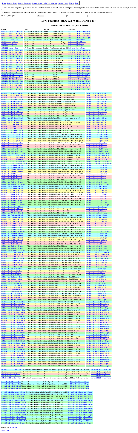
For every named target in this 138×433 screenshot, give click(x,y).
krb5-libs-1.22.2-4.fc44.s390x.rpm (96, 105)
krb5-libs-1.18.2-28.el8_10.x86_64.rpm (97, 357)
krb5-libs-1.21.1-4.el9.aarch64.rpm (96, 293)
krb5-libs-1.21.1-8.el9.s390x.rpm (95, 281)
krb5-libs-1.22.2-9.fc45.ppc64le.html (12, 95)
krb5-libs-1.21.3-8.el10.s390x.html (11, 196)
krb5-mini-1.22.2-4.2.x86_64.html (11, 376)
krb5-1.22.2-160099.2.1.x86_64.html (12, 37)
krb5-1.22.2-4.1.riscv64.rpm (76, 48)
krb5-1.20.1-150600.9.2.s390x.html (11, 79)
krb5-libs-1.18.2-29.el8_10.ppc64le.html (13, 345)
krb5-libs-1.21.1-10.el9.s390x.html (11, 264)
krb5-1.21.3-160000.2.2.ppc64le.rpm (79, 68)
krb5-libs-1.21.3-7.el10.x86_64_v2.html (13, 231)
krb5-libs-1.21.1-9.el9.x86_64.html (11, 275)
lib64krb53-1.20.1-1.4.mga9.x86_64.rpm (80, 406)
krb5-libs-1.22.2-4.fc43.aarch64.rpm (96, 110)
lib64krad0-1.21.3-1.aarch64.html (11, 382)
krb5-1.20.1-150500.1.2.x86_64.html (12, 89)
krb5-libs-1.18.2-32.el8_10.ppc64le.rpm (97, 320)
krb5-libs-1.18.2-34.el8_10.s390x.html (12, 306)
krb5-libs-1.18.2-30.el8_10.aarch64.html (13, 335)
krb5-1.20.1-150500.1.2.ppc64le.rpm (79, 85)
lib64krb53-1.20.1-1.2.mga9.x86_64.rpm (80, 415)
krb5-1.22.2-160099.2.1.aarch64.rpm (79, 31)
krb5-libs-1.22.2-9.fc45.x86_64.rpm (96, 99)
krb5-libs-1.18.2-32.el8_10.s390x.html (12, 322)
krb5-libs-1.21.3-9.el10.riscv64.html (11, 174)
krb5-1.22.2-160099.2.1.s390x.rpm (78, 35)
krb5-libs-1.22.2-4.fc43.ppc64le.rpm (96, 112)
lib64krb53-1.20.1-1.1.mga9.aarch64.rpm (80, 417)
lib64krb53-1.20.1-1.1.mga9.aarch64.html (13, 417)
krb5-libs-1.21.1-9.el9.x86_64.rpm (96, 275)
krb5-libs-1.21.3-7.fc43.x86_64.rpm (96, 213)
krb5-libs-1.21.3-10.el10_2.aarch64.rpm (97, 155)
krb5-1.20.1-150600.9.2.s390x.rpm (78, 79)
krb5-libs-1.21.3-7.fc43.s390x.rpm (96, 211)
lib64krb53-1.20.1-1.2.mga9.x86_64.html (13, 415)
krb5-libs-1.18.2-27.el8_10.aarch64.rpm (97, 359)
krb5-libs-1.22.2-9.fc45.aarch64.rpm (96, 93)
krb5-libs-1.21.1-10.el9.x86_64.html (12, 266)
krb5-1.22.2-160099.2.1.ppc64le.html (12, 33)
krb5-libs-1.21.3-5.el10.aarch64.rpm (96, 233)
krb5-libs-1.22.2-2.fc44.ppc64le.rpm (96, 122)
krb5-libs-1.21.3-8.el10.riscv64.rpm (96, 194)
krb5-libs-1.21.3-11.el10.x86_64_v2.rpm (98, 153)
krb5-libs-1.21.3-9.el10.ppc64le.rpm (96, 169)
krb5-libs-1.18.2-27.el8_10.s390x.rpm (97, 363)
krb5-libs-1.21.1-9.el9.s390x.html (11, 273)
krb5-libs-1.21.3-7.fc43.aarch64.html (12, 207)
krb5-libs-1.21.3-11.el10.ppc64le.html (12, 138)
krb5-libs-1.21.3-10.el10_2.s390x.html (12, 159)
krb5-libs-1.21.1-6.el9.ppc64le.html (11, 287)
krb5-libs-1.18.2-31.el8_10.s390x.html (12, 330)
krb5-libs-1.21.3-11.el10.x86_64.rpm (97, 149)
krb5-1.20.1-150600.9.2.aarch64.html (12, 75)
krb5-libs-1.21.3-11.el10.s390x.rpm (96, 145)
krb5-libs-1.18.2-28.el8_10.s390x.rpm (97, 355)
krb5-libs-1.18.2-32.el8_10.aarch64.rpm (97, 318)
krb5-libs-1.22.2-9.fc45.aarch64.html (12, 93)
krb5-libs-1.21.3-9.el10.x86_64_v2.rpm (97, 184)
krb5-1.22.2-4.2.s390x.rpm (76, 44)
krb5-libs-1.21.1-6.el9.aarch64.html (11, 285)
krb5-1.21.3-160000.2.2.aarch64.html (12, 66)
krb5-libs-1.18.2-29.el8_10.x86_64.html (13, 349)
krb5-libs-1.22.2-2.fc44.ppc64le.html (12, 122)
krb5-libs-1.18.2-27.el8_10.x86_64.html (13, 366)
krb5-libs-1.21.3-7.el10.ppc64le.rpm (96, 219)
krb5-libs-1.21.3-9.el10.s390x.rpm (96, 176)
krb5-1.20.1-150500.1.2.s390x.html (11, 87)
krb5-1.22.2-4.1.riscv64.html (9, 48)
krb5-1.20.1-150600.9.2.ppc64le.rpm (79, 77)
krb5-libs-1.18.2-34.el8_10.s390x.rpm (97, 306)
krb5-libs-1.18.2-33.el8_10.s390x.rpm (97, 314)
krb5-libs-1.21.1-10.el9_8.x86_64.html (12, 258)
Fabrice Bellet (5, 430)
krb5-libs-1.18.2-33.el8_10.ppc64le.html (13, 312)
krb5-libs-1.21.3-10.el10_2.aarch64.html (13, 155)
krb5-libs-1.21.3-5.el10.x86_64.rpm (96, 246)
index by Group (12, 3)
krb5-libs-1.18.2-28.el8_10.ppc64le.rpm (97, 353)
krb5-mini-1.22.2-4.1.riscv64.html (11, 378)
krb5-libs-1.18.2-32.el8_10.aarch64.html (13, 318)
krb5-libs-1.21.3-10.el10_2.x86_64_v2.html (14, 163)
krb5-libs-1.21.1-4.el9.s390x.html (11, 297)
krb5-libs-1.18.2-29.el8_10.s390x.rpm (97, 347)
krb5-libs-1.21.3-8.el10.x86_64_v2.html (13, 205)
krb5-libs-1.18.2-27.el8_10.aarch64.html (13, 359)
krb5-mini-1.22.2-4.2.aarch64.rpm (101, 369)
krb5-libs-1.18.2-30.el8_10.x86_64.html (13, 341)
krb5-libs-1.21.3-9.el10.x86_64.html (12, 180)
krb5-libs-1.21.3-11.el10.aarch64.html (12, 134)
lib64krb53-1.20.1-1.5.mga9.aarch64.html (13, 400)
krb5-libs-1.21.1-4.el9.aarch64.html (11, 293)
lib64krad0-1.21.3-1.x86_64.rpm (79, 386)
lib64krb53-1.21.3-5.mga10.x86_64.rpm (80, 396)
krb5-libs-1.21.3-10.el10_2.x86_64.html (13, 161)
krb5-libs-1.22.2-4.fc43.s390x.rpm (96, 114)
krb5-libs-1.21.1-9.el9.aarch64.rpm (96, 269)
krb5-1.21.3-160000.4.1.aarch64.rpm (79, 50)
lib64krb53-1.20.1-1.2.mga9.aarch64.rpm (80, 412)
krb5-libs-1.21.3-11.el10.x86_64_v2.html (13, 153)
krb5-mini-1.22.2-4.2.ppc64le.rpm (101, 372)
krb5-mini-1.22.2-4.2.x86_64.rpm (101, 376)
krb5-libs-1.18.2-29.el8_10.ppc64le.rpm (97, 345)
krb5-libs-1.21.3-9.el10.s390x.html (11, 176)
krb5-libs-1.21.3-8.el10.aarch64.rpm (96, 186)
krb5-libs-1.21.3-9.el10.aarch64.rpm (96, 165)
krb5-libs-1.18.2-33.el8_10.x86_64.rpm (97, 316)
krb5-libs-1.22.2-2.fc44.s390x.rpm (96, 126)
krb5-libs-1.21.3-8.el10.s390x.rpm (96, 196)
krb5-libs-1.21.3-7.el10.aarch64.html (12, 215)
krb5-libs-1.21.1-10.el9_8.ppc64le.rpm (97, 254)
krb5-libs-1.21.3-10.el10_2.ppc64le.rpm (97, 157)
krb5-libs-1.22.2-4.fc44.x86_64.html (12, 107)
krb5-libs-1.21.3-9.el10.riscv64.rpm (96, 174)
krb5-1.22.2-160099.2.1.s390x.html (11, 35)
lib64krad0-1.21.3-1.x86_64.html (11, 386)
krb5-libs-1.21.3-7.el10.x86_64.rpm (96, 227)
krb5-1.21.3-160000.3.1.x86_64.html (12, 64)
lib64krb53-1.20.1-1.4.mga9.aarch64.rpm (80, 404)
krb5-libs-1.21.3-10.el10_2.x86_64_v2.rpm (98, 163)
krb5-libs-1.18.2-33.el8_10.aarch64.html (13, 310)
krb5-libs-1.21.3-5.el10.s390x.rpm (96, 242)
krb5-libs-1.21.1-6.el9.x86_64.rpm (96, 291)
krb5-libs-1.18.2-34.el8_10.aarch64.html (13, 302)
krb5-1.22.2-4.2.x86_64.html (9, 46)
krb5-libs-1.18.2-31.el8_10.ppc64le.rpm (97, 328)
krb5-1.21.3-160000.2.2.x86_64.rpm (79, 73)
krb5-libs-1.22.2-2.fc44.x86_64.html (12, 130)
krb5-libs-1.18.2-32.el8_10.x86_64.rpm (97, 324)
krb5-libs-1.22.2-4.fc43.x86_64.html (12, 116)
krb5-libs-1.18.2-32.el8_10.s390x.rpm (97, 322)
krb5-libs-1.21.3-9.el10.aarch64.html (12, 165)
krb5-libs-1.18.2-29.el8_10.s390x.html (12, 347)
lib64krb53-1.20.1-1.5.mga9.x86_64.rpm (80, 402)
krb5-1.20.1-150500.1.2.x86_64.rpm (79, 89)
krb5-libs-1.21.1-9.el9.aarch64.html (11, 269)
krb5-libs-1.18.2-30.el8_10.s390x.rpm (97, 339)
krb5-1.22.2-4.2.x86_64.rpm (76, 46)
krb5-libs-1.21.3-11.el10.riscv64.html (12, 143)
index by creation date (50, 3)
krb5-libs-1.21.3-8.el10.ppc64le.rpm (96, 190)
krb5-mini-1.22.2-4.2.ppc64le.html (11, 372)
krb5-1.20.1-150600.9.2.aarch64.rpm (79, 75)
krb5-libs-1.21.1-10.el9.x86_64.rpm (96, 266)
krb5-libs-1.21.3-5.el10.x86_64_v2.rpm (97, 250)
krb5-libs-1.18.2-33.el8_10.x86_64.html (13, 316)
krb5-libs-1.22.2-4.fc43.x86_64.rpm (96, 116)
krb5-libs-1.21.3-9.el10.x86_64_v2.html (13, 184)
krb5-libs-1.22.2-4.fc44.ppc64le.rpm (96, 103)
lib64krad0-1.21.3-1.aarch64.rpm (79, 382)
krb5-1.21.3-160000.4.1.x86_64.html (12, 56)
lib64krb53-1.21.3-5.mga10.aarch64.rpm (80, 392)
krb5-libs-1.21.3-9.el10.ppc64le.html (12, 169)
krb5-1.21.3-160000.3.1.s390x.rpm (78, 62)
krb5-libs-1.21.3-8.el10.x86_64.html (12, 200)
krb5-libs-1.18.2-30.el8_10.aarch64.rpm (97, 335)
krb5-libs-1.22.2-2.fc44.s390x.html (11, 126)
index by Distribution (24, 3)
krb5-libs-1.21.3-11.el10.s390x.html (11, 145)
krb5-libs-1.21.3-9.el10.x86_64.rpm (96, 180)
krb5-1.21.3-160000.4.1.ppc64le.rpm (79, 52)
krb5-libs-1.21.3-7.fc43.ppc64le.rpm (96, 209)
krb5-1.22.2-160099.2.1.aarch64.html (12, 31)
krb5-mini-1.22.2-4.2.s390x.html (10, 374)
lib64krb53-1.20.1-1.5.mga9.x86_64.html (13, 402)
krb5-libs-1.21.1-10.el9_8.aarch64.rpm (97, 252)
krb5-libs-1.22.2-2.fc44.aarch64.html (12, 118)
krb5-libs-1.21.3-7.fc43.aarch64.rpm (96, 207)
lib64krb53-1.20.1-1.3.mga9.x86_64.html (13, 410)
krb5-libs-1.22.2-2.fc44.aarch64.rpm (96, 118)
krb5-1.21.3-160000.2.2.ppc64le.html (12, 68)
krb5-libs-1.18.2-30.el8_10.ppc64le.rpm (97, 337)
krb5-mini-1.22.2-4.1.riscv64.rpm (101, 378)
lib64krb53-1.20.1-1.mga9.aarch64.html (13, 421)
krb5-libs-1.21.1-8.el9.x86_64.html (11, 283)
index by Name (63, 3)
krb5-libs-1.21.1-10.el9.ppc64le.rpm (96, 262)
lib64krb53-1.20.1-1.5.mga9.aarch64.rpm (80, 400)
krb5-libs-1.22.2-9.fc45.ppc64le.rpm (96, 95)
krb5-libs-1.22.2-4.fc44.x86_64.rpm (96, 107)
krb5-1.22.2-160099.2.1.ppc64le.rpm (79, 33)
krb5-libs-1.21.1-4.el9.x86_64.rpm (96, 299)
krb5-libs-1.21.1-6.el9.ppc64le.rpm (96, 287)
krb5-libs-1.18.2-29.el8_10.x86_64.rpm (97, 349)
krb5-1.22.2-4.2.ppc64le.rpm (77, 42)
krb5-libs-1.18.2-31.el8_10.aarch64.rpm (97, 326)
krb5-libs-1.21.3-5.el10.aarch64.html (12, 233)
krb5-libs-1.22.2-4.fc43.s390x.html (11, 114)
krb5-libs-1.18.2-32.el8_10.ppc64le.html (13, 320)
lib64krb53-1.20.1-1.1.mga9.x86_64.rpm (80, 419)
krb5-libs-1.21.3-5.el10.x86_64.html (12, 246)
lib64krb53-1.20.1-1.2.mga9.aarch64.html (13, 412)
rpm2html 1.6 (13, 427)
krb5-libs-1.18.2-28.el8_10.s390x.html (12, 355)
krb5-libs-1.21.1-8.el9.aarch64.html (11, 277)
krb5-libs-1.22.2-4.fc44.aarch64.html (12, 101)
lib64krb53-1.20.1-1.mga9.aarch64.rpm (79, 421)
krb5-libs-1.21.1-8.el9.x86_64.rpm (96, 283)
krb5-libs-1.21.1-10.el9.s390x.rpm (96, 264)
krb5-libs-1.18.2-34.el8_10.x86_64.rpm (97, 308)
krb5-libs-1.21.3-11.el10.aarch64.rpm (97, 134)
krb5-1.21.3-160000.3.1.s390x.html (11, 62)
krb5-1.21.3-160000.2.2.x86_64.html (12, 73)
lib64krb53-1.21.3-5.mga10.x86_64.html (13, 396)
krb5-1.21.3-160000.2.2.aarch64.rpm (79, 66)
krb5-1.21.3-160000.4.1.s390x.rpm (78, 54)
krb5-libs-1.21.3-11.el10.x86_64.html (12, 149)
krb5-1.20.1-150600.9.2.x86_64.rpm (79, 81)
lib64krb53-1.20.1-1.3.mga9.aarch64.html (13, 408)
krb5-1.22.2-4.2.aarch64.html (9, 40)
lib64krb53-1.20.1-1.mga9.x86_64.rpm (79, 423)
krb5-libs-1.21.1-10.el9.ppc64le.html (12, 262)
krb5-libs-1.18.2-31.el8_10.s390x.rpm (97, 330)
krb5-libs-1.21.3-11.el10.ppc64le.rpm (97, 138)
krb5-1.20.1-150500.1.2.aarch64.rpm (79, 83)
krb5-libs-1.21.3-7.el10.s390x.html (11, 223)
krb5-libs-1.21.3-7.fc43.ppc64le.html (12, 209)
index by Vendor (37, 3)
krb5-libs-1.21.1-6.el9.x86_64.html (11, 291)
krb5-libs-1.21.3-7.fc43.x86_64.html (12, 213)
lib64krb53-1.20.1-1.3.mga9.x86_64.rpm (80, 410)
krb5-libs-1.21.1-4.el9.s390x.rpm (95, 297)
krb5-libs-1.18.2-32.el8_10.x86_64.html (13, 324)
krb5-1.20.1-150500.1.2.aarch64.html (12, 83)
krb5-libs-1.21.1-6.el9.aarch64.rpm (96, 285)
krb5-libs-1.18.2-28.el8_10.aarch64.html (13, 351)
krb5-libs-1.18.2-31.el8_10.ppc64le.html (13, 328)
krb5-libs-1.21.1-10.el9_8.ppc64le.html (12, 254)
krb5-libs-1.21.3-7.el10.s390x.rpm (96, 223)
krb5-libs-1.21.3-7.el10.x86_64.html (12, 227)
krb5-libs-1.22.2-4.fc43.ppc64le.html (12, 112)
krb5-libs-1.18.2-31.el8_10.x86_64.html (13, 333)
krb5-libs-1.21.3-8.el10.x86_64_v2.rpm (97, 205)
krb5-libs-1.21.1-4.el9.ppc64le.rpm (96, 295)
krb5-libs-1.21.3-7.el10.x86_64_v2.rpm (97, 231)
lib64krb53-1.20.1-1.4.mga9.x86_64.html (13, 406)
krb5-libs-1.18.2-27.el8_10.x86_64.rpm (97, 366)
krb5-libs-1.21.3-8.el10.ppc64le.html (12, 190)
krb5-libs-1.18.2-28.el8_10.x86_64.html (13, 357)
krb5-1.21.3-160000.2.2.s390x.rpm (78, 71)
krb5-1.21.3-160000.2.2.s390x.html (11, 71)
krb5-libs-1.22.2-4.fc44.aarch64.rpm (96, 101)
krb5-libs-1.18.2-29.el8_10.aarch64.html (13, 343)
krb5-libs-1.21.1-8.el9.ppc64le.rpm (96, 279)
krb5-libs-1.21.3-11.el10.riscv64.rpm (96, 143)
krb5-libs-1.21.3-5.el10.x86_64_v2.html (13, 250)
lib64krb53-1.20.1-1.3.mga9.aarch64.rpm (80, 408)
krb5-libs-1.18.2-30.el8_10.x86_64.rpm (97, 341)
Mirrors (71, 3)
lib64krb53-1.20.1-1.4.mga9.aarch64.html (13, 404)
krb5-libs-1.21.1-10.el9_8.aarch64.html (12, 252)
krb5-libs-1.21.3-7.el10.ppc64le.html (12, 219)
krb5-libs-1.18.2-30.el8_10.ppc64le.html (13, 337)
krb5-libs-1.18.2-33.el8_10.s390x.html (12, 314)
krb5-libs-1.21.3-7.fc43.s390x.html (11, 211)
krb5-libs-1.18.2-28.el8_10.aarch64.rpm (97, 351)
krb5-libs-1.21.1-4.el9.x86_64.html (11, 299)
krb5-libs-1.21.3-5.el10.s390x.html (11, 242)
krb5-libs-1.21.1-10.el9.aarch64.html (12, 260)
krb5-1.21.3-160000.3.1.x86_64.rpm (79, 64)
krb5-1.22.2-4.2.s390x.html (9, 44)
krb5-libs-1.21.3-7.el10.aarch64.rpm (96, 215)
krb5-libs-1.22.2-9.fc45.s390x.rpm (96, 97)
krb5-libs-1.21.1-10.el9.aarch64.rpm (96, 260)
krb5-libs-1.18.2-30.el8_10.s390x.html (12, 339)
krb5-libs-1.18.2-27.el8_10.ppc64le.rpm (97, 361)
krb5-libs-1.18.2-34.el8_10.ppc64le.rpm (97, 304)
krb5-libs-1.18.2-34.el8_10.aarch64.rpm (97, 302)
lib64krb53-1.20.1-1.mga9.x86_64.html (13, 423)
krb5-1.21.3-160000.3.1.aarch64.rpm (79, 58)
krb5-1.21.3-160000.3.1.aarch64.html (12, 58)
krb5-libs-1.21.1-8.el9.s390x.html (11, 281)
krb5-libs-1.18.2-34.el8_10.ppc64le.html (13, 304)
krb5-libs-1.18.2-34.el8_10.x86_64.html (13, 308)
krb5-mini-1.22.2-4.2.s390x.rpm (100, 374)
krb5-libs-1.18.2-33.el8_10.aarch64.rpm (97, 310)
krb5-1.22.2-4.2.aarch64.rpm (77, 40)
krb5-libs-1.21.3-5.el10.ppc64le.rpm (96, 238)
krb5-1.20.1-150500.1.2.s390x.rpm (78, 87)
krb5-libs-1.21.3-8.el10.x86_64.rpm (96, 200)
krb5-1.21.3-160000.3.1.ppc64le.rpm (79, 60)
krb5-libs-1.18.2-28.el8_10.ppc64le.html (13, 353)
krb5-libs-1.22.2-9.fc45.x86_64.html (12, 99)
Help (76, 3)
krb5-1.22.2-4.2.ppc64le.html (9, 42)
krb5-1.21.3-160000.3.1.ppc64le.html (12, 60)
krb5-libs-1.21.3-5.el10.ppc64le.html (12, 238)
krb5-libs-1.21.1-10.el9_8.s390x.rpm (96, 256)
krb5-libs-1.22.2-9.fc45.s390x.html (11, 97)
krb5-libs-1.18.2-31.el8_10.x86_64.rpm (97, 333)
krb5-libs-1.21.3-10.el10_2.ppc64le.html (13, 157)
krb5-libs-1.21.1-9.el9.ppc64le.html (11, 271)
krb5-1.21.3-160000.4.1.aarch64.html (12, 50)
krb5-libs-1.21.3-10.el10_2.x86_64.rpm (97, 161)
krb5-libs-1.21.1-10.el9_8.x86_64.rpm (97, 258)
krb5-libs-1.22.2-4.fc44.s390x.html (11, 105)
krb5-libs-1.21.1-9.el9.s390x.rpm (95, 273)
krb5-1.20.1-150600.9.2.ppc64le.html (12, 77)
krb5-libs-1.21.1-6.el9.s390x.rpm (95, 289)
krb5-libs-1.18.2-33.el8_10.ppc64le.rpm (97, 312)
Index (4, 3)
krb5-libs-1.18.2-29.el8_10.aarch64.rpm (97, 343)
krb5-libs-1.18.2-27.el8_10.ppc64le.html (13, 361)
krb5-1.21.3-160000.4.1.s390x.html (11, 54)
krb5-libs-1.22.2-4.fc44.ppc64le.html (12, 103)
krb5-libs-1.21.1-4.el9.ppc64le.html (11, 295)
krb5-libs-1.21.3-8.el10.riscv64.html (11, 194)
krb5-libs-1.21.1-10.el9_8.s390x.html (12, 256)
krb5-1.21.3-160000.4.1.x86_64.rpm (79, 56)
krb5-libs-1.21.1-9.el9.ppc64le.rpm (96, 271)
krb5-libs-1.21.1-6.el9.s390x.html (11, 289)
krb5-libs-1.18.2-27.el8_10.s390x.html (12, 363)
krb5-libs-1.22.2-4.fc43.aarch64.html (12, 110)
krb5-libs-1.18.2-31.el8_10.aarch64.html (13, 326)
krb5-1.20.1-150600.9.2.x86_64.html (12, 81)
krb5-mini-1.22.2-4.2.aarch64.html (11, 369)
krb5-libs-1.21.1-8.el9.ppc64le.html (11, 279)
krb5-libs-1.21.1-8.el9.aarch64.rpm (96, 277)
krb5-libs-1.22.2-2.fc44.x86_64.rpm (96, 130)
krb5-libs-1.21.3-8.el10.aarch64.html (12, 186)
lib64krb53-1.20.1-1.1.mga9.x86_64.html (13, 419)
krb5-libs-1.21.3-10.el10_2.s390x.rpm (97, 159)
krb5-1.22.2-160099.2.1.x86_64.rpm (79, 37)
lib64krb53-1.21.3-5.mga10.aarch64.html (13, 392)
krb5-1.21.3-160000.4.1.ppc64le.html (12, 52)
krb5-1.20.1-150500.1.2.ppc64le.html (12, 85)
